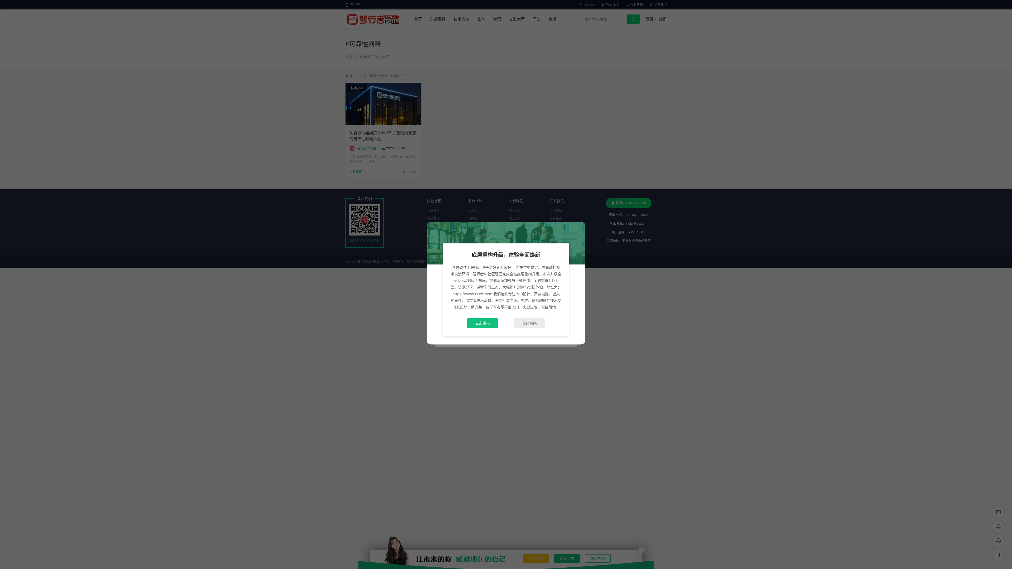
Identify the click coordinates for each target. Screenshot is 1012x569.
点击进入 (482, 323)
